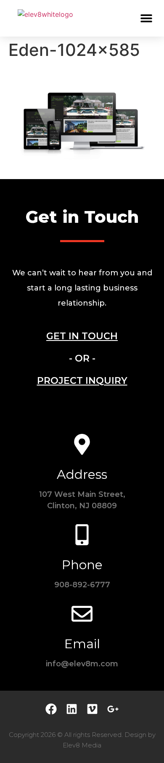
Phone (82, 565)
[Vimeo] (92, 709)
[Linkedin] (71, 709)
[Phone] (82, 534)
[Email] (82, 613)
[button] (146, 17)
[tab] (82, 336)
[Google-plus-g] (113, 709)
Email (82, 644)
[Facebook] (51, 709)
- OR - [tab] (82, 358)
